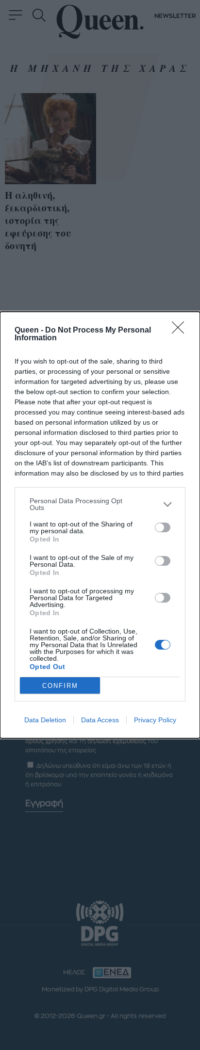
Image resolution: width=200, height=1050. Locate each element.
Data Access (100, 720)
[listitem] (100, 504)
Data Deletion (45, 720)
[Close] (181, 330)
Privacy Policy (155, 720)
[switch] (162, 527)
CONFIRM (60, 685)
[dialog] (100, 525)
